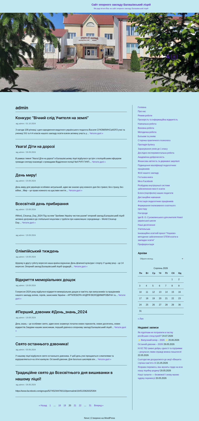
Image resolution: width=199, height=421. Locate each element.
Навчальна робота (147, 124)
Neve (86, 418)
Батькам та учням (147, 136)
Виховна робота (146, 128)
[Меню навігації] (174, 56)
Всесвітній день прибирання (41, 203)
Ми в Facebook (145, 181)
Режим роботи (145, 115)
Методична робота (147, 132)
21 (75, 405)
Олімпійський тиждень (37, 251)
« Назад (43, 405)
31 (90, 405)
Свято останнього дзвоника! (42, 344)
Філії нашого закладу (148, 173)
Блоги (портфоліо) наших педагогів (155, 193)
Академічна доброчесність (151, 157)
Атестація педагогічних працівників (155, 201)
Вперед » (98, 405)
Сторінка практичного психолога (154, 140)
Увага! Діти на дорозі (35, 146)
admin (21, 124)
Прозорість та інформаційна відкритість (158, 119)
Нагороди (143, 213)
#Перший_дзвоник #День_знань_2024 (51, 312)
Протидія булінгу (146, 144)
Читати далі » (96, 133)
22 (80, 405)
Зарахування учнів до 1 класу (153, 149)
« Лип (140, 319)
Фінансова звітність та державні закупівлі (159, 161)
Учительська (144, 229)
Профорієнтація (146, 244)
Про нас (142, 111)
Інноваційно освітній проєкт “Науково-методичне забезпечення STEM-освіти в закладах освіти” (158, 236)
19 (64, 405)
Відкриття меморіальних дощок (45, 279)
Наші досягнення (146, 225)
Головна (142, 107)
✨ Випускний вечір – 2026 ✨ (153, 340)
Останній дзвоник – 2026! (150, 344)
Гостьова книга (145, 177)
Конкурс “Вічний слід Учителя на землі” (52, 117)
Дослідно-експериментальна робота (156, 153)
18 (59, 405)
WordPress (109, 418)
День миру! (26, 175)
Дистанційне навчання (149, 197)
